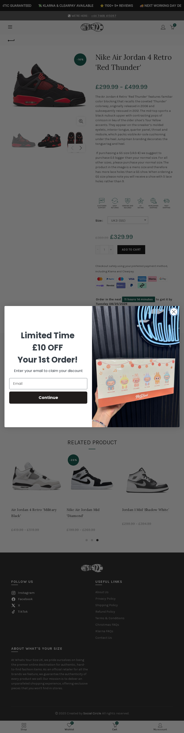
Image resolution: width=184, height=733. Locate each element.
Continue (48, 397)
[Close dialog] (174, 312)
